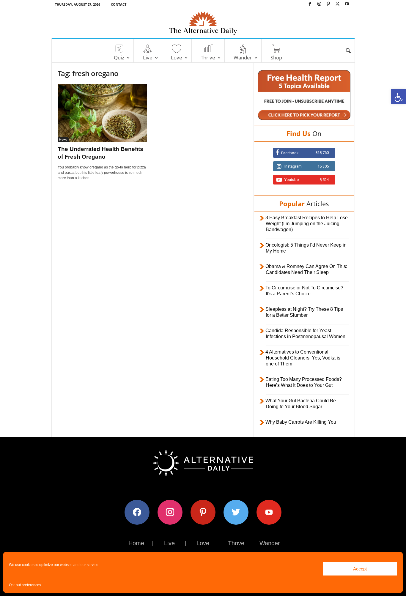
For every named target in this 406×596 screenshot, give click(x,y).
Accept (360, 568)
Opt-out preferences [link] (25, 585)
